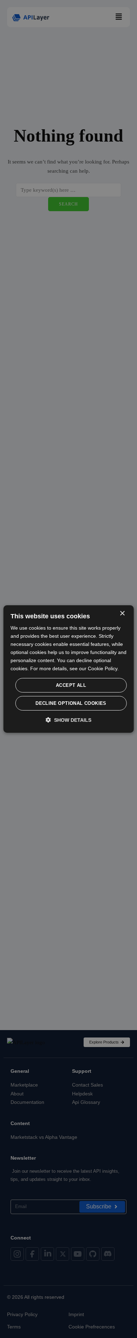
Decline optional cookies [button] (70, 703)
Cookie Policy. (103, 668)
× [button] (122, 613)
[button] (68, 720)
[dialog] (69, 669)
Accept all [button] (71, 685)
